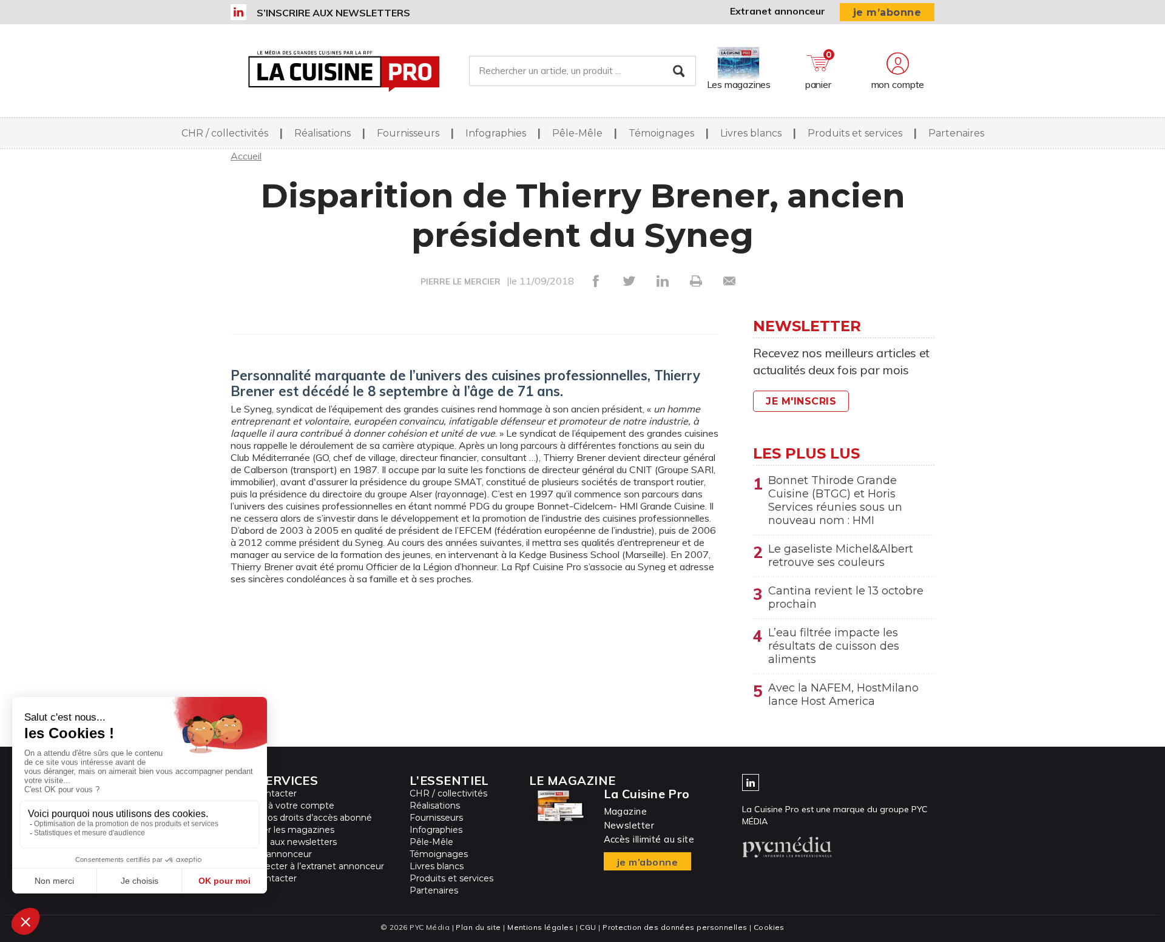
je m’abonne (887, 12)
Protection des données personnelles (675, 927)
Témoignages (661, 133)
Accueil (246, 156)
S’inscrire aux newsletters (333, 13)
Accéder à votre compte (282, 805)
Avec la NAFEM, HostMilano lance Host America (843, 694)
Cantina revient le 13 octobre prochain (846, 597)
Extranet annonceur (777, 11)
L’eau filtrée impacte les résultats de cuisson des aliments (833, 646)
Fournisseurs (408, 133)
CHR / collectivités (224, 133)
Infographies (495, 133)
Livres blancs (751, 133)
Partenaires (956, 133)
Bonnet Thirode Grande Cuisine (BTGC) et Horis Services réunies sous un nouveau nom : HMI (835, 500)
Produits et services (855, 133)
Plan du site (478, 927)
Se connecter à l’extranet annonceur (307, 866)
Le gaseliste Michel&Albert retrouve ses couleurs (840, 555)
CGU (587, 927)
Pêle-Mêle (577, 133)
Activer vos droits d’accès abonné (301, 817)
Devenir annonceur (271, 854)
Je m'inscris (801, 401)
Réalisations (322, 133)
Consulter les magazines (282, 829)
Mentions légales (540, 927)
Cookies (769, 927)
